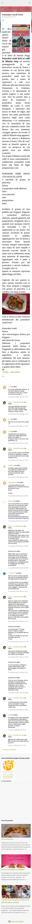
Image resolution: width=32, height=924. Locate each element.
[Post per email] (3, 370)
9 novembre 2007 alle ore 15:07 (18, 672)
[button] (3, 20)
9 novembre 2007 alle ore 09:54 (18, 568)
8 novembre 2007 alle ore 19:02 (18, 443)
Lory (9, 386)
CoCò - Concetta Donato (16, 402)
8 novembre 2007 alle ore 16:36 (18, 414)
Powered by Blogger (17, 921)
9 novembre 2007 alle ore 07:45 (18, 496)
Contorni (5, 372)
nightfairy (11, 465)
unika (10, 715)
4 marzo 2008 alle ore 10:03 (17, 730)
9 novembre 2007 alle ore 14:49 (18, 657)
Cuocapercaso (12, 482)
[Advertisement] (16, 801)
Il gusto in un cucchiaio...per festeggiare (12, 869)
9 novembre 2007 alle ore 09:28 (18, 546)
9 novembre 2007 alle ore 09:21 (18, 521)
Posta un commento (9, 749)
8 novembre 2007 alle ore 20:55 (18, 477)
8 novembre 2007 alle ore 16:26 (18, 397)
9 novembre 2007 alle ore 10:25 (18, 591)
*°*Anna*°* (11, 573)
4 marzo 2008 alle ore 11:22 (17, 745)
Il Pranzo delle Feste (7, 839)
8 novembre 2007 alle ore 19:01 (18, 426)
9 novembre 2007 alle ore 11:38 (18, 641)
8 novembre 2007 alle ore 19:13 (18, 460)
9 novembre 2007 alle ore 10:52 (18, 621)
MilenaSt (11, 501)
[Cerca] (29, 3)
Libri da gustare (15, 372)
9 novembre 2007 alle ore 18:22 (18, 710)
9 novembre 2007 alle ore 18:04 (18, 692)
